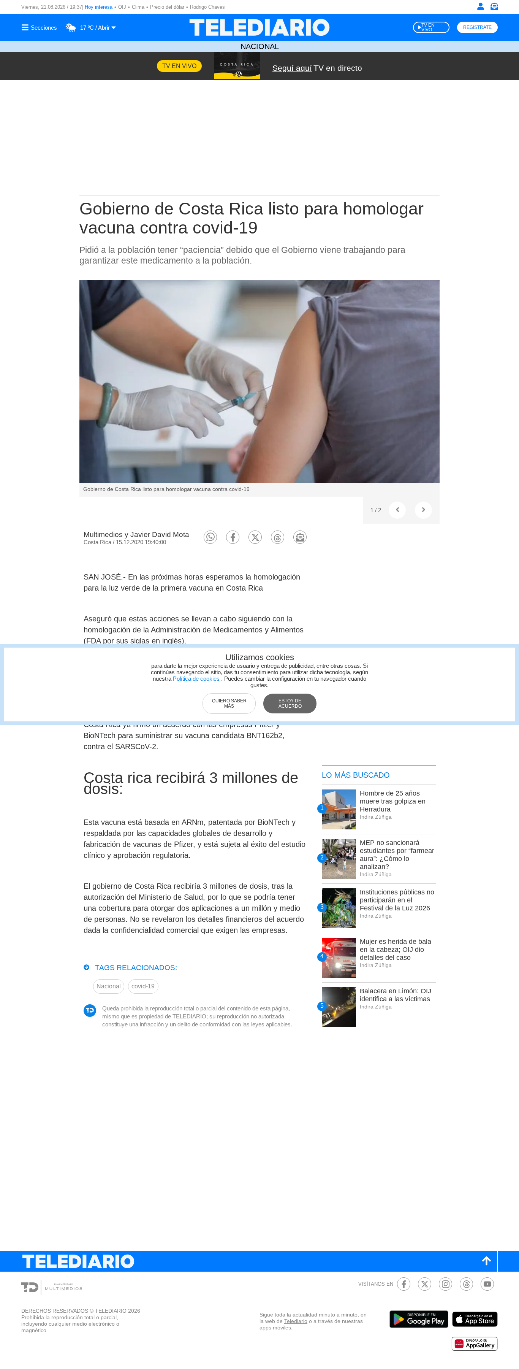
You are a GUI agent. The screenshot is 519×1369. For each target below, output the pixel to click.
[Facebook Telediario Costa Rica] (403, 1284)
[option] (259, 388)
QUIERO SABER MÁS (229, 703)
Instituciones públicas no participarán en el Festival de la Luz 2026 (397, 900)
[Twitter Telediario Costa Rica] (424, 1284)
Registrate (477, 27)
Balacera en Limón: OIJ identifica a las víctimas (395, 995)
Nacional (260, 46)
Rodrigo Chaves (207, 7)
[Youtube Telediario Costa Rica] (487, 1284)
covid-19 (143, 986)
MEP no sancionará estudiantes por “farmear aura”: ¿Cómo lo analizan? (397, 854)
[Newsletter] (494, 8)
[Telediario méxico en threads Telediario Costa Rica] (466, 1284)
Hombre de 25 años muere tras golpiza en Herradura (393, 801)
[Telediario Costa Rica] (259, 27)
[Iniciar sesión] (480, 6)
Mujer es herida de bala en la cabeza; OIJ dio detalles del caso (395, 949)
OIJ (122, 7)
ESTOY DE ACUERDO (290, 703)
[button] (210, 537)
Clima (138, 7)
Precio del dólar (167, 7)
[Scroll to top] (486, 1261)
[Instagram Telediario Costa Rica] (445, 1284)
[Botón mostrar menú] (40, 27)
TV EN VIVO (428, 27)
